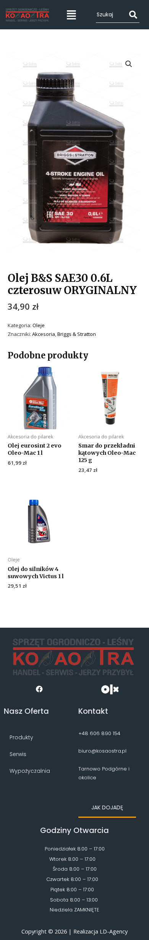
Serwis (18, 754)
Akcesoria (43, 334)
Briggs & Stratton (76, 334)
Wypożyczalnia (30, 771)
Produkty (21, 737)
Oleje (38, 325)
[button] (71, 15)
